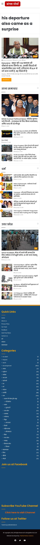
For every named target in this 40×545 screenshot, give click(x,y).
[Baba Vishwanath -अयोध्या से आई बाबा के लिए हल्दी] (7, 186)
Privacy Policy (5, 324)
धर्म (2, 339)
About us (4, 321)
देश (3, 384)
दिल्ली (5, 426)
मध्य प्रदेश (6, 438)
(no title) (5, 140)
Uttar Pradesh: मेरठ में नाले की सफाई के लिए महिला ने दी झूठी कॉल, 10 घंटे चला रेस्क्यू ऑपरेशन (26, 147)
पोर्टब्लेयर (8, 402)
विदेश (4, 453)
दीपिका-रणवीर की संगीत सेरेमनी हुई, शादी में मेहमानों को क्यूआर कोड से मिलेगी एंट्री (25, 203)
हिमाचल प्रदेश (7, 444)
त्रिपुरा (5, 420)
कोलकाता (8, 432)
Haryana (5, 360)
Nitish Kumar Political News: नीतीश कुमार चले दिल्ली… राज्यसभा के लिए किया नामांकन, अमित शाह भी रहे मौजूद (20, 121)
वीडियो (4, 456)
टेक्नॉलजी (5, 381)
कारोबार (4, 375)
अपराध (4, 369)
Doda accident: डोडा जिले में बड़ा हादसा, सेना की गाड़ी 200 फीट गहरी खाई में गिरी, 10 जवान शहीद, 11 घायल (25, 156)
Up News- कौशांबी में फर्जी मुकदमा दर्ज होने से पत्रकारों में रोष (26, 285)
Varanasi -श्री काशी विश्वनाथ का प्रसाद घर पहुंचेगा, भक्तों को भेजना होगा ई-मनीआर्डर (26, 194)
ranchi (4, 363)
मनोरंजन (3, 342)
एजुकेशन (5, 372)
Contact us (4, 336)
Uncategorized (7, 366)
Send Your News (6, 333)
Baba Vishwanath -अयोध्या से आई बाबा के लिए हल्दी (25, 185)
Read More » (6, 80)
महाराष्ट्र (5, 441)
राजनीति (4, 393)
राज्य (4, 396)
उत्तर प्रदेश (6, 411)
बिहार (5, 435)
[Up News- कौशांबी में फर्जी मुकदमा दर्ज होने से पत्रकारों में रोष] (7, 287)
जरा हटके (5, 378)
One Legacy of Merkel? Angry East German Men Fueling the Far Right (26, 212)
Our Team (4, 327)
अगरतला (8, 423)
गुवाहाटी (8, 408)
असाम (5, 405)
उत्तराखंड (6, 414)
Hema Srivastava (7, 60)
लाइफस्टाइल (4, 345)
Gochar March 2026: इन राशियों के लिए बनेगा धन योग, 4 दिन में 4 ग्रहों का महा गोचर (26, 133)
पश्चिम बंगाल (7, 429)
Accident (5, 357)
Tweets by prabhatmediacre (9, 525)
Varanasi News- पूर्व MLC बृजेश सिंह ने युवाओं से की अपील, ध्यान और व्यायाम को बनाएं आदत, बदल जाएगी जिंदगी (25, 267)
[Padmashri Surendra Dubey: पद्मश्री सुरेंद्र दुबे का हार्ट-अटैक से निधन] (7, 278)
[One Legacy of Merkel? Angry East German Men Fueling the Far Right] (7, 213)
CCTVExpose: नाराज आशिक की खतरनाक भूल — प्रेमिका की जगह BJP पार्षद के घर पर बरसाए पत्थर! (25, 295)
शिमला (7, 447)
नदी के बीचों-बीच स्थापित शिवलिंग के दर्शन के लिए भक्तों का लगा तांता (25, 176)
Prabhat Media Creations (26, 536)
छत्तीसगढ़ (6, 417)
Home (3, 318)
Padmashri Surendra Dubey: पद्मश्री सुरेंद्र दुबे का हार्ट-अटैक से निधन (26, 277)
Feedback (4, 330)
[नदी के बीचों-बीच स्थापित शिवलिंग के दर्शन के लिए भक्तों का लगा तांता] (7, 178)
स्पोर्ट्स (4, 459)
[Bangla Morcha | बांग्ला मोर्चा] (12, 3)
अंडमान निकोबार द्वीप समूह (10, 399)
